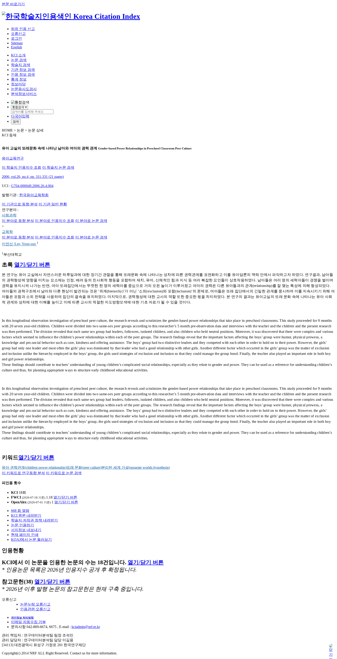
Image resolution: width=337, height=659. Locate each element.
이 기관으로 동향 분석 (20, 204)
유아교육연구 (13, 158)
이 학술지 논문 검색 (58, 167)
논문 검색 (19, 60)
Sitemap (17, 43)
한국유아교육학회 (34, 195)
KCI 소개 (18, 55)
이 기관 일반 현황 (53, 204)
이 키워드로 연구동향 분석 (23, 473)
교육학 (7, 232)
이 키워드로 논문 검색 (64, 473)
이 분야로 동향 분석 (18, 221)
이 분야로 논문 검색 (91, 221)
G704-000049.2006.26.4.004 (32, 186)
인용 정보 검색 (23, 74)
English (16, 47)
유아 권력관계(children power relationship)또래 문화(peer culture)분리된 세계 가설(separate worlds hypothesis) (86, 467)
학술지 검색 (20, 65)
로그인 (16, 38)
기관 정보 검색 (23, 70)
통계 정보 (19, 79)
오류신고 (18, 34)
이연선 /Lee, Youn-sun (19, 244)
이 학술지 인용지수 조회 (21, 167)
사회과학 (9, 215)
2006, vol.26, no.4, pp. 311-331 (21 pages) (33, 177)
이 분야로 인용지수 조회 (54, 221)
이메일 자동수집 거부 (28, 622)
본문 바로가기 (13, 4)
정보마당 (18, 84)
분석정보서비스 (24, 94)
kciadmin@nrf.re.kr (86, 627)
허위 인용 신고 (23, 29)
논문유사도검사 (24, 89)
